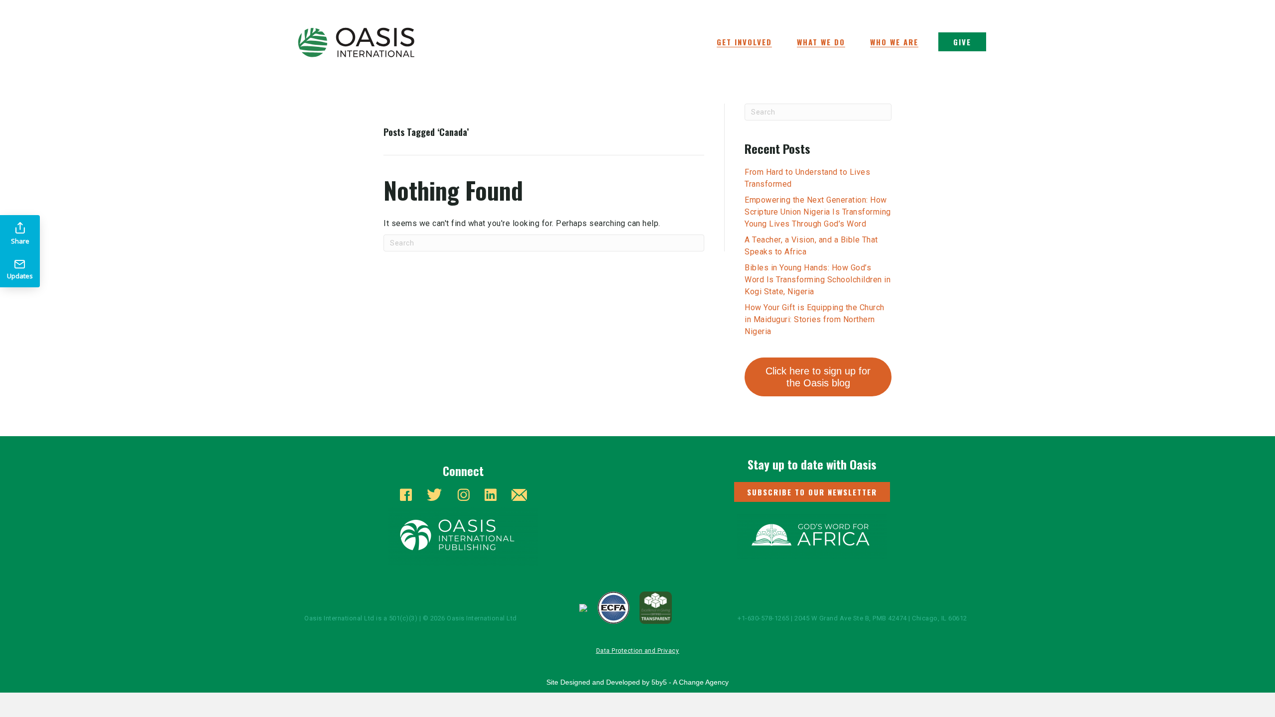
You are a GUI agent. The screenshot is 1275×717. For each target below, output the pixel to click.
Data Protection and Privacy (637, 650)
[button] (812, 492)
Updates (20, 275)
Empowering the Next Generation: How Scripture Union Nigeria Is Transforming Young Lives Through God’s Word (818, 212)
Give (962, 41)
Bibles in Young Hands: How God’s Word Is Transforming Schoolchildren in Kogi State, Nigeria (818, 279)
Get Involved (744, 41)
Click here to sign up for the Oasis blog (818, 376)
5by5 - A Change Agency (690, 682)
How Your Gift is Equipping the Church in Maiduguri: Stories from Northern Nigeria (815, 319)
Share (20, 241)
